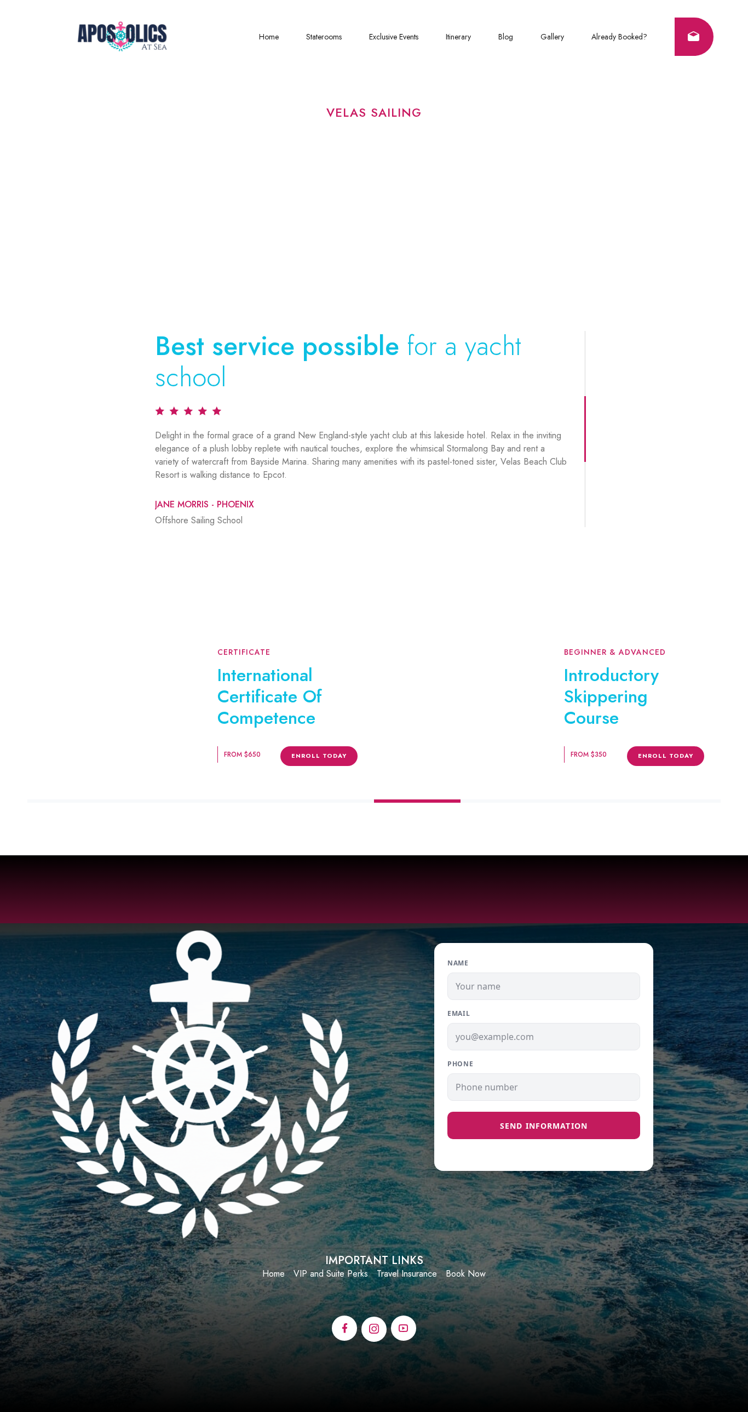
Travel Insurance (407, 1273)
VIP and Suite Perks (331, 1273)
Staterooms (324, 36)
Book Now (466, 1273)
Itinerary (458, 36)
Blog (505, 36)
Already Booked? (619, 36)
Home (269, 36)
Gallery (552, 36)
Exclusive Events (393, 36)
